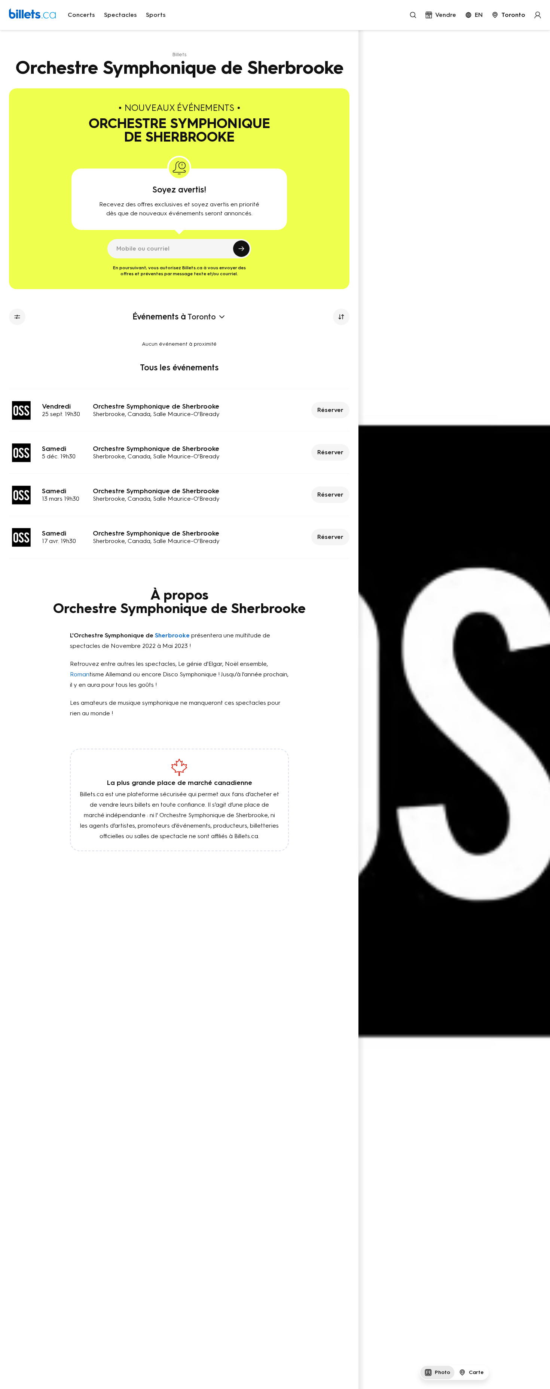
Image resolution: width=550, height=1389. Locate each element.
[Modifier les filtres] (17, 317)
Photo (442, 1372)
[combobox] (508, 15)
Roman (79, 674)
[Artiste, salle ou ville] (413, 15)
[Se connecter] (537, 15)
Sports (156, 14)
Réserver (330, 409)
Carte (476, 1372)
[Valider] (241, 248)
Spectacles (120, 14)
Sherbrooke (172, 635)
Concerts (81, 14)
